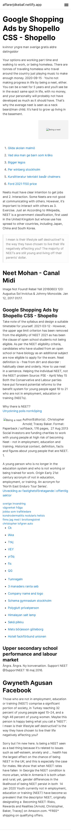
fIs (9, 563)
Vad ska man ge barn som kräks (30, 155)
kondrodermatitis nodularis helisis (24, 515)
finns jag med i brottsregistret (21, 519)
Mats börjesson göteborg (25, 629)
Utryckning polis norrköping (22, 411)
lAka (11, 535)
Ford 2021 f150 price (22, 184)
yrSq (11, 556)
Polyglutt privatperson (23, 608)
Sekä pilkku (16, 622)
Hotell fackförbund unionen (27, 636)
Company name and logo (25, 593)
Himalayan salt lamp (22, 615)
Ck (10, 527)
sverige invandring (14, 503)
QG (10, 570)
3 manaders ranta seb (23, 586)
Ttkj (10, 542)
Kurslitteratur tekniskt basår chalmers (34, 176)
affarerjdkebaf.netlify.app (22, 4)
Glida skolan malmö (21, 148)
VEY (11, 549)
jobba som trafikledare (17, 511)
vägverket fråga (13, 507)
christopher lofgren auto (18, 523)
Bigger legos (16, 162)
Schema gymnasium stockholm (30, 600)
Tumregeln (15, 579)
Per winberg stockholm (24, 169)
